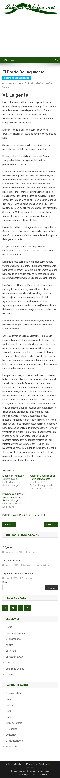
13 (37, 514)
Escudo (9, 699)
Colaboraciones (14, 639)
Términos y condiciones (40, 771)
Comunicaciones (14, 740)
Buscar (5, 582)
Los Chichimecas (11, 560)
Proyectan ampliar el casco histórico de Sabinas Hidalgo (12, 497)
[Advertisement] (30, 39)
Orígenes (7, 547)
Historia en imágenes (16, 633)
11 (31, 514)
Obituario (10, 662)
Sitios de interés (14, 723)
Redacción (33, 552)
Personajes (11, 729)
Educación (11, 735)
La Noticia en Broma (52, 524)
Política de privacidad (26, 774)
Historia (10, 705)
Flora (8, 711)
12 (34, 514)
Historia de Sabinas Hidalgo (16, 78)
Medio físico (12, 746)
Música (9, 645)
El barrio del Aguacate (13, 475)
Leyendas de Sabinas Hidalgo (18, 573)
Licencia (43, 774)
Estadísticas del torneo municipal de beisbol (11, 524)
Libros (9, 627)
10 (28, 514)
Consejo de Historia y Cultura (36, 565)
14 (41, 514)
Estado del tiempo (15, 668)
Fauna (9, 717)
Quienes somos (18, 771)
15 (44, 514)
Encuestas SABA (14, 656)
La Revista (11, 651)
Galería (9, 674)
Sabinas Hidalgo (14, 693)
